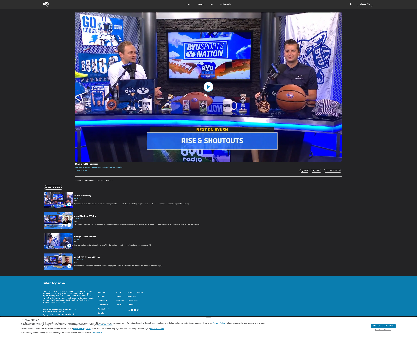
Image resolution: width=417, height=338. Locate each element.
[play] (208, 87)
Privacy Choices (157, 329)
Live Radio (120, 301)
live (211, 4)
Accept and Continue (383, 326)
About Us (101, 297)
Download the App (135, 292)
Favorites (119, 305)
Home (118, 292)
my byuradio (225, 4)
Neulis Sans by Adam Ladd (55, 311)
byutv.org (131, 297)
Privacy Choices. (105, 325)
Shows (118, 297)
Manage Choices (383, 330)
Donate (101, 313)
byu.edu (131, 305)
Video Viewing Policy (82, 329)
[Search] (351, 4)
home (188, 4)
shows (200, 4)
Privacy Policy (103, 309)
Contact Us (102, 301)
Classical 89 (132, 301)
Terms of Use (103, 305)
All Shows (102, 292)
